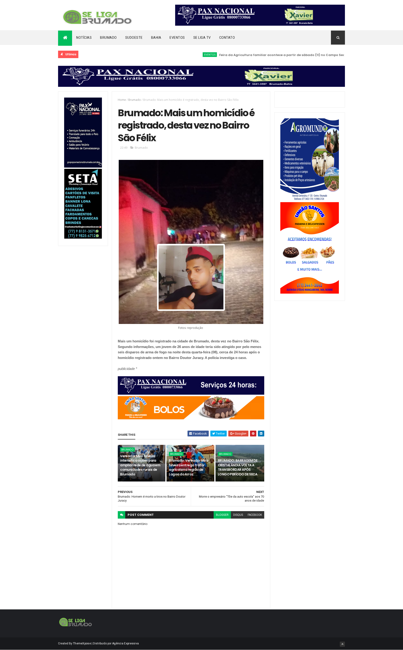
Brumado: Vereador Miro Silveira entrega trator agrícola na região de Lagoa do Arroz (188, 467)
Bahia (156, 37)
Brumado (108, 37)
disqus (238, 514)
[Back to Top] (342, 644)
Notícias (84, 37)
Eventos (177, 37)
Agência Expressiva (125, 643)
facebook (255, 514)
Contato (227, 37)
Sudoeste (134, 37)
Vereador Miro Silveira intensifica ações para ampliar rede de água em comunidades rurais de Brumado (140, 465)
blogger (222, 514)
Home (122, 100)
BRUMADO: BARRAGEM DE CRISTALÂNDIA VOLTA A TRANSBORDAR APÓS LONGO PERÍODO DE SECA (237, 467)
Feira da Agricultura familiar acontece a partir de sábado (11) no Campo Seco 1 (267, 55)
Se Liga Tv (202, 37)
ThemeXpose (82, 643)
